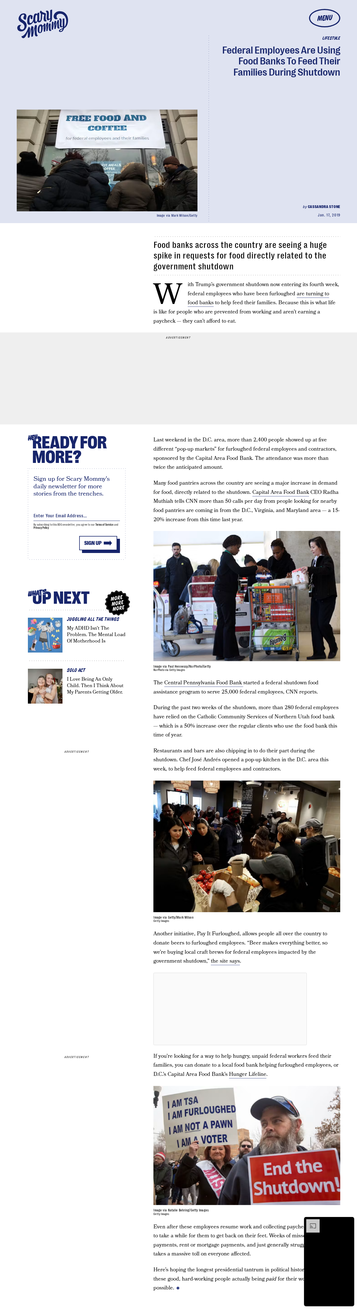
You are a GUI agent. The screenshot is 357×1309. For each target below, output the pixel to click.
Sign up (93, 543)
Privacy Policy (41, 527)
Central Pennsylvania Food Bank (203, 683)
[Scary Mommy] (42, 24)
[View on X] (230, 1009)
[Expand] (310, 1222)
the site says (225, 961)
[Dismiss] (348, 1222)
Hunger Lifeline (247, 1074)
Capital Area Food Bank (280, 492)
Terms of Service (104, 524)
